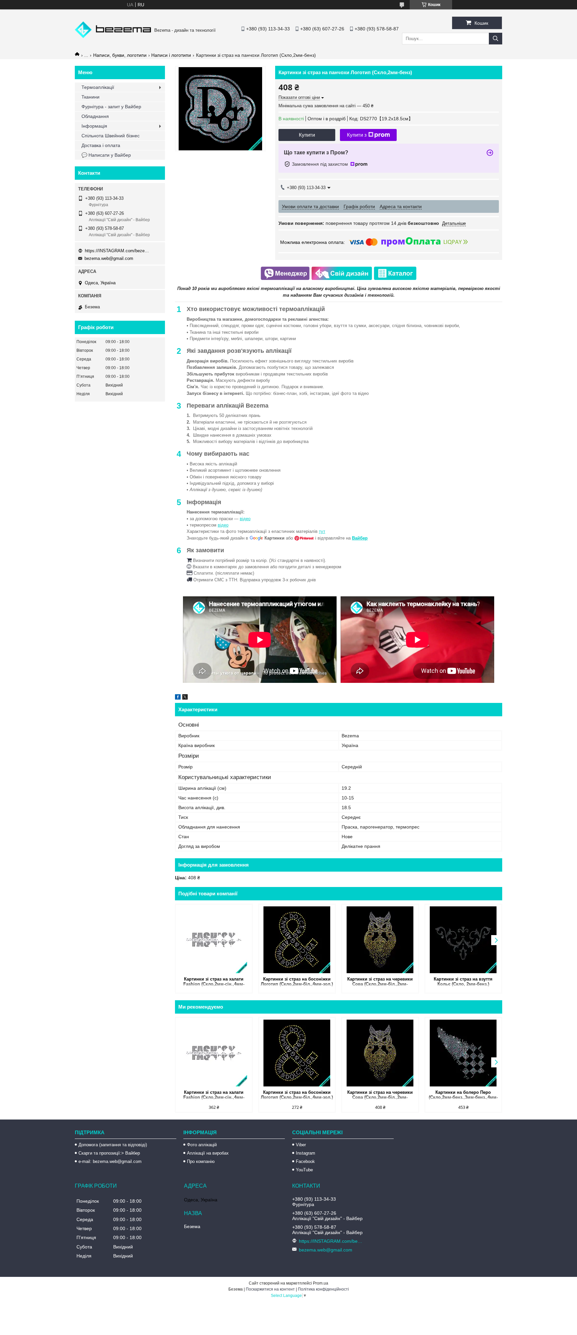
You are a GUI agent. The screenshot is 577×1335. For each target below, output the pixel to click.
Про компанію (201, 1161)
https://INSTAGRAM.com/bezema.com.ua (118, 250)
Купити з (357, 135)
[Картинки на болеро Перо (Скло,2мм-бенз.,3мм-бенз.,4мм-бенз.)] (463, 1053)
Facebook (305, 1161)
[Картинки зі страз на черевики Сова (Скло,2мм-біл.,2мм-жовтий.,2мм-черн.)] (380, 939)
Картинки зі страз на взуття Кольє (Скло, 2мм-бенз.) (463, 982)
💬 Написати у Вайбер (106, 155)
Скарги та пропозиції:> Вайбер (109, 1153)
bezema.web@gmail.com (108, 258)
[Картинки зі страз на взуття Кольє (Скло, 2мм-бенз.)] (463, 939)
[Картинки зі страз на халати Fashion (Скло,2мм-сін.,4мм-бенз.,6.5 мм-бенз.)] (214, 939)
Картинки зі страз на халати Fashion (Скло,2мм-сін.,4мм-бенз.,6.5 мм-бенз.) (213, 982)
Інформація (94, 126)
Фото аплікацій (202, 1144)
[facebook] (178, 698)
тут (322, 531)
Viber (301, 1144)
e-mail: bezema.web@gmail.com (110, 1161)
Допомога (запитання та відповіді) (112, 1144)
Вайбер (360, 538)
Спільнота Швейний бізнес (110, 135)
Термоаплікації (97, 87)
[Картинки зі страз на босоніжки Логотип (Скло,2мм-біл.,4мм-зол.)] (297, 939)
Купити (307, 135)
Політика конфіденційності (323, 1289)
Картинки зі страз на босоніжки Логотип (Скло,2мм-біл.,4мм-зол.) (297, 982)
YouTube (304, 1169)
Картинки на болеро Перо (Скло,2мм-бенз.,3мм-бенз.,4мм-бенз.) (463, 1095)
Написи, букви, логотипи (120, 55)
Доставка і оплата (100, 145)
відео (245, 518)
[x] (185, 698)
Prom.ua (320, 1283)
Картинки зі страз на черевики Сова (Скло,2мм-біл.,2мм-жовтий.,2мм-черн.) (380, 982)
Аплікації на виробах (208, 1153)
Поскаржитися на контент (270, 1289)
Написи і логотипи (171, 55)
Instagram (305, 1153)
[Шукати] (495, 38)
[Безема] (113, 36)
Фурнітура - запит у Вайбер (111, 106)
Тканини (90, 97)
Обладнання (95, 116)
